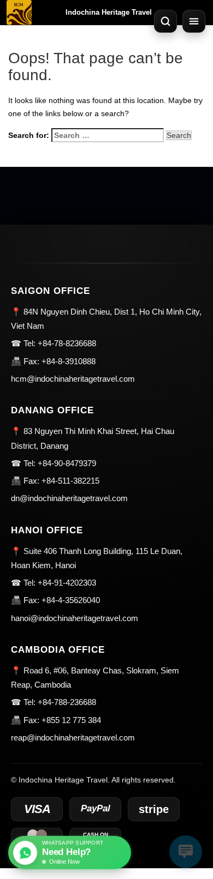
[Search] (165, 21)
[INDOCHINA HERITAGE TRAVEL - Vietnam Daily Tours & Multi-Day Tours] (19, 12)
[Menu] (193, 21)
